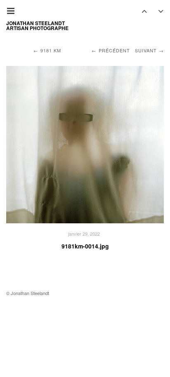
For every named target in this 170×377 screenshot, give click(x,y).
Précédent (114, 50)
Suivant (146, 50)
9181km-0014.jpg (85, 246)
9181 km (50, 50)
